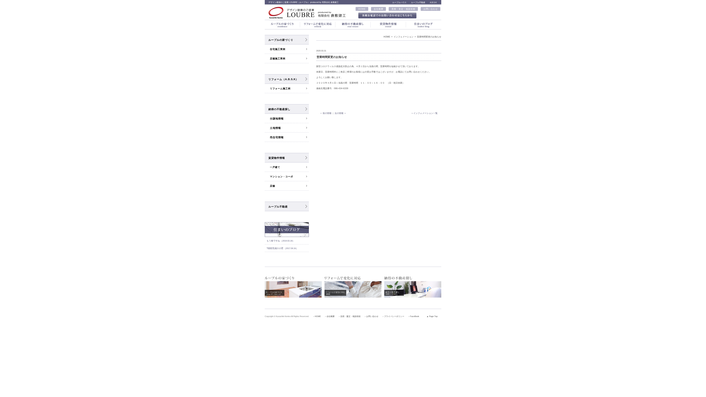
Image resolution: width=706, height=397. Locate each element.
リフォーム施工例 (280, 88)
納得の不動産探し (279, 109)
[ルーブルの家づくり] (282, 25)
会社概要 (378, 9)
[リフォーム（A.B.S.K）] (317, 25)
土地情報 (275, 127)
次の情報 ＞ (340, 113)
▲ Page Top (432, 316)
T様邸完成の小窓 (282, 248)
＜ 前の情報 (325, 113)
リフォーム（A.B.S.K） (283, 79)
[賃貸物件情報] (388, 25)
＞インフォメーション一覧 (424, 113)
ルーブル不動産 (278, 206)
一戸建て (275, 167)
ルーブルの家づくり (280, 39)
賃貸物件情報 (276, 157)
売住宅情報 (277, 137)
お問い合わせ (430, 9)
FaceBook (414, 316)
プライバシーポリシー (394, 316)
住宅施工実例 (277, 49)
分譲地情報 (277, 118)
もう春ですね (280, 240)
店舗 (272, 186)
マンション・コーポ (281, 176)
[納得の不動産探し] (353, 25)
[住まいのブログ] (423, 25)
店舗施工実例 (277, 58)
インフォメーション (403, 36)
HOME (362, 9)
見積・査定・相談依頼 (403, 9)
